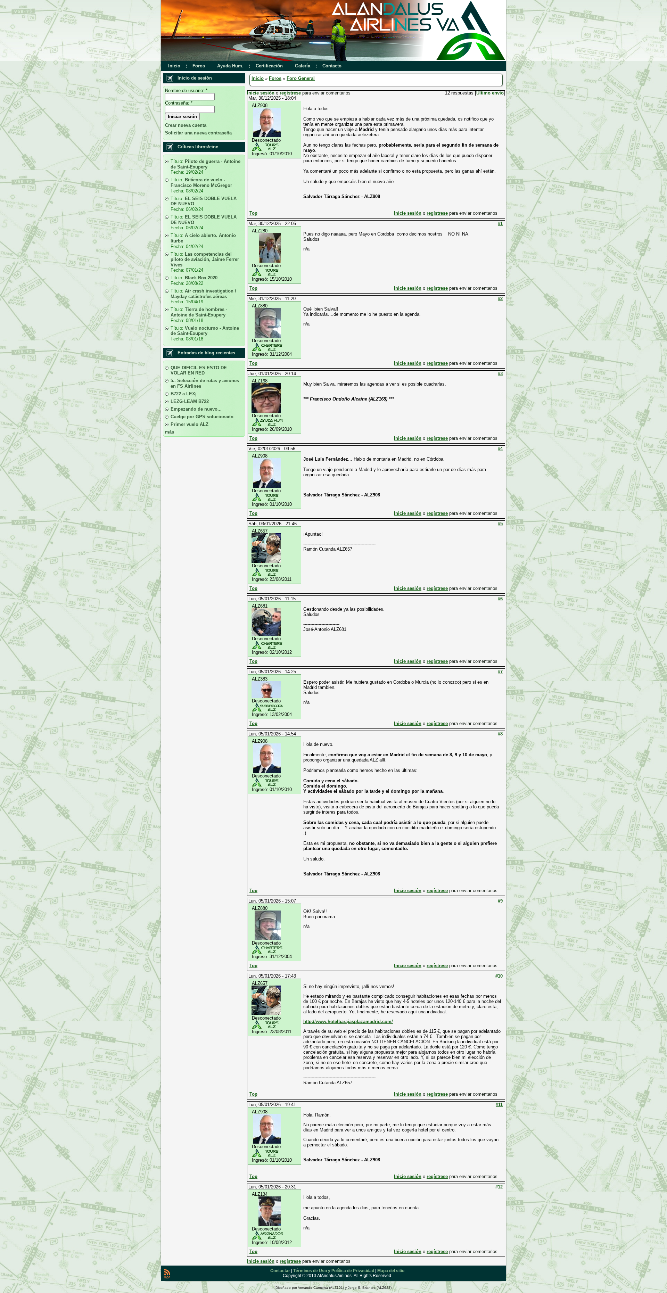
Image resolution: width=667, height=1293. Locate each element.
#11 (499, 1104)
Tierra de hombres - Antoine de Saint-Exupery (199, 312)
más (169, 432)
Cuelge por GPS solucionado (202, 416)
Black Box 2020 (201, 277)
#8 (500, 733)
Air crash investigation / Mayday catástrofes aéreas (203, 293)
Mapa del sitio (390, 1270)
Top (253, 213)
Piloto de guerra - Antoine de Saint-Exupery (205, 164)
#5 (500, 523)
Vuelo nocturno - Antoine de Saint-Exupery (205, 331)
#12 (499, 1186)
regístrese (290, 93)
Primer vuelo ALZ (189, 424)
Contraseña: (178, 103)
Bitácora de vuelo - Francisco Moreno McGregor (201, 182)
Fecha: (178, 172)
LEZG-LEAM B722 (190, 401)
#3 (500, 373)
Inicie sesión (260, 93)
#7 (500, 671)
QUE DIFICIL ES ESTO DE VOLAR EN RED (199, 370)
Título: (178, 161)
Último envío (490, 93)
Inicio (258, 78)
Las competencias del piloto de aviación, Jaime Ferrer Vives (205, 259)
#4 (500, 448)
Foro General (301, 78)
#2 (500, 298)
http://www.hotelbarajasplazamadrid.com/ (348, 1021)
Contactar (280, 1270)
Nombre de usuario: (186, 90)
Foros (275, 78)
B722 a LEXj (184, 393)
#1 (500, 223)
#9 (500, 901)
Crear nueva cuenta (185, 125)
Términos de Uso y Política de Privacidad (333, 1270)
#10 (499, 976)
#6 (500, 598)
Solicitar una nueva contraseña (198, 132)
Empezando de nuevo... (196, 409)
